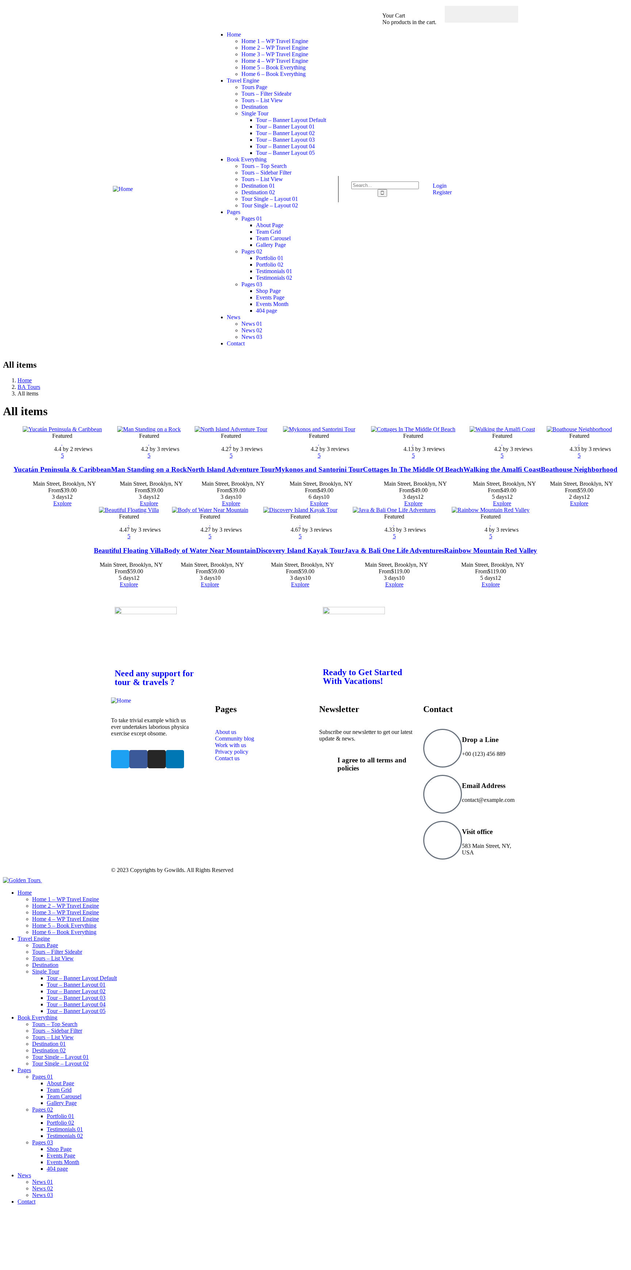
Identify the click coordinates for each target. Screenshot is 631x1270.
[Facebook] (460, 14)
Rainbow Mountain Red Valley (490, 550)
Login (439, 186)
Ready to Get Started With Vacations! (362, 676)
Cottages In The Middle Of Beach (413, 469)
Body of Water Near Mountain (210, 550)
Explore (62, 503)
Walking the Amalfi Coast (502, 469)
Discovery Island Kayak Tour (300, 550)
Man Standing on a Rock (149, 469)
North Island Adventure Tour (231, 469)
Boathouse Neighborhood (579, 469)
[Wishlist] (62, 442)
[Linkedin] (175, 759)
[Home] (123, 189)
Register (441, 192)
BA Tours (29, 387)
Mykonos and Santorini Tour (319, 469)
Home (25, 380)
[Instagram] (488, 14)
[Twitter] (474, 14)
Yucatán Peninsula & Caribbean (62, 469)
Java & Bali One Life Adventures (394, 550)
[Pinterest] (502, 14)
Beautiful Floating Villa (129, 550)
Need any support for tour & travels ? (154, 678)
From (54, 490)
